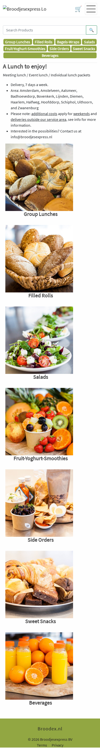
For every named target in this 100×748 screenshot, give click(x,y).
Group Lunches (17, 42)
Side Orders (59, 49)
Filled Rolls (43, 42)
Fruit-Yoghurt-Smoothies (25, 49)
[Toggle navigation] (91, 9)
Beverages (50, 55)
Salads (89, 42)
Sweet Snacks (84, 49)
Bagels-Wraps (68, 42)
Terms (42, 745)
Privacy (57, 745)
